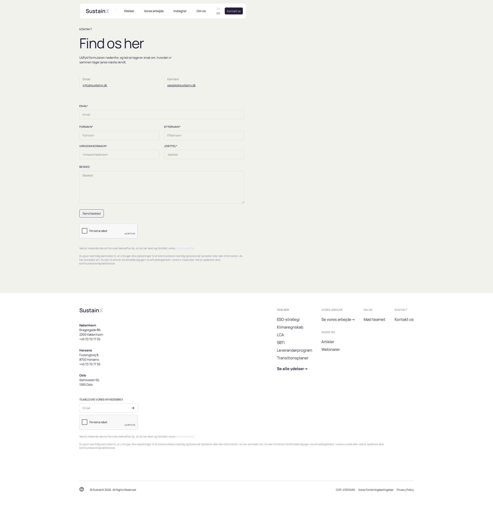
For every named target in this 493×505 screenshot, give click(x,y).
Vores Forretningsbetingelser (376, 490)
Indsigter (180, 11)
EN (218, 13)
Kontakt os (404, 319)
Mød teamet (374, 319)
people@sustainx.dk (181, 85)
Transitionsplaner (293, 357)
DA (218, 8)
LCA (280, 334)
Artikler (327, 341)
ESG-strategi (288, 319)
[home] (97, 11)
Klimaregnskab (290, 327)
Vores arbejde (154, 11)
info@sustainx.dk (95, 85)
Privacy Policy (405, 490)
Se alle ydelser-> (292, 368)
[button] (129, 11)
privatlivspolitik (185, 248)
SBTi (281, 342)
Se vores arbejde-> (338, 319)
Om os (201, 11)
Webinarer (330, 349)
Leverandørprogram (294, 350)
